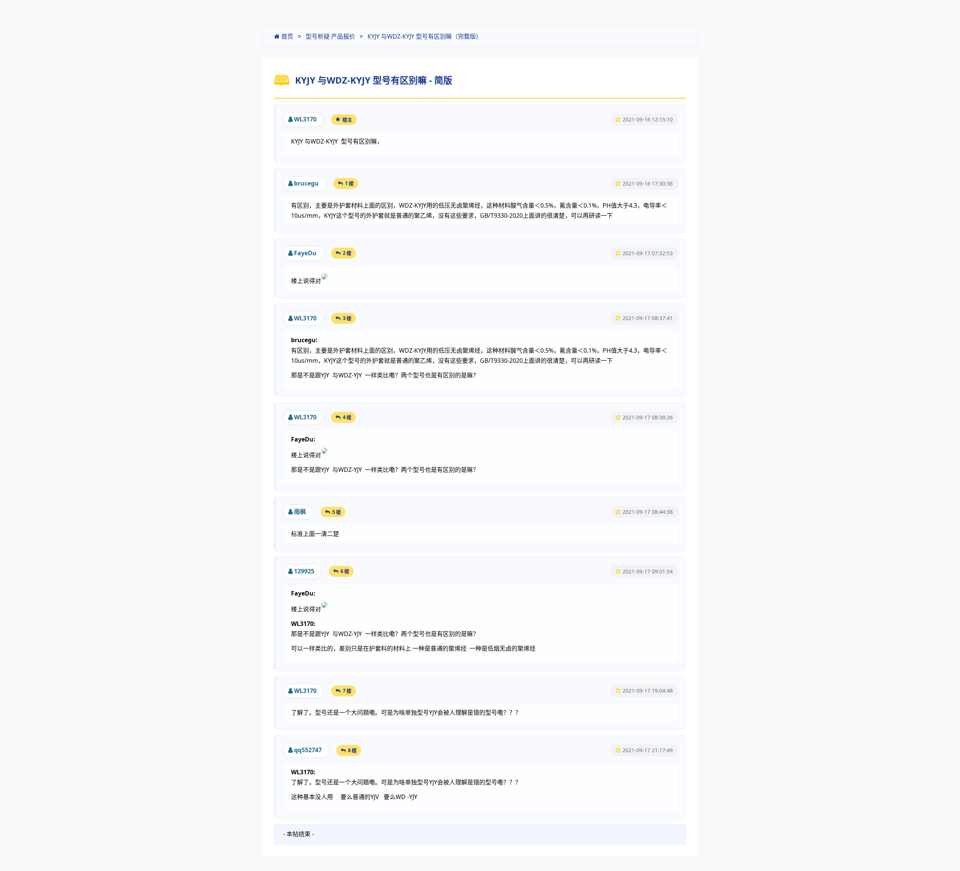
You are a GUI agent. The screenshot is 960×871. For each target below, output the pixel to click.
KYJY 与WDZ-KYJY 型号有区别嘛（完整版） (425, 36)
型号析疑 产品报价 (330, 36)
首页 (286, 36)
